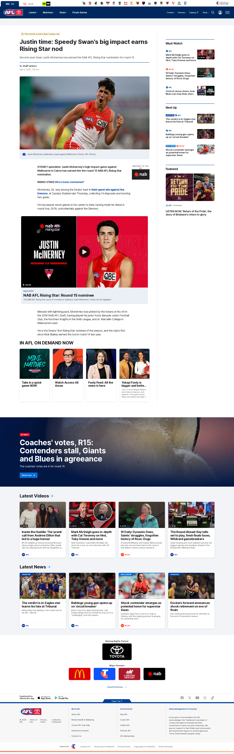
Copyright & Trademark (144, 746)
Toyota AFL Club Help (81, 725)
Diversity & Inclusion (80, 730)
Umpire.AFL (125, 725)
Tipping (192, 12)
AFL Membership (127, 736)
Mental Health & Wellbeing (83, 720)
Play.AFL (123, 714)
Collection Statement (56, 721)
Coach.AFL (125, 720)
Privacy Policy (43, 721)
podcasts (178, 205)
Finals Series (79, 12)
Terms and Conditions (104, 746)
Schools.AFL (125, 730)
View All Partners (115, 687)
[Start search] (213, 12)
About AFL (76, 714)
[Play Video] (84, 252)
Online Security (165, 746)
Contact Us (76, 736)
